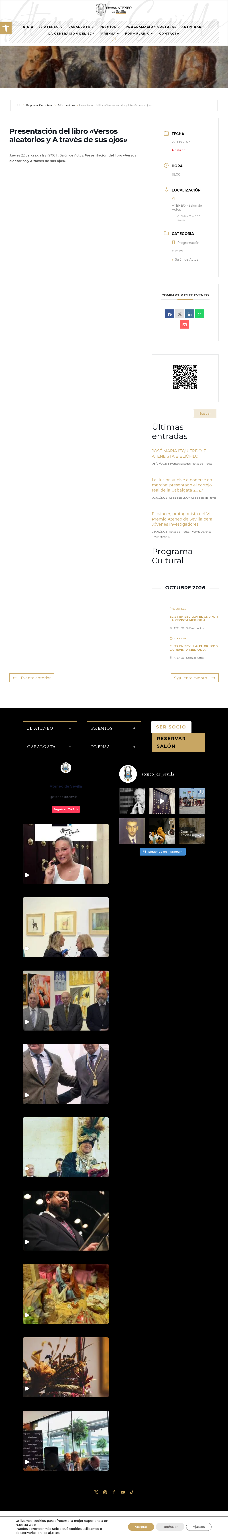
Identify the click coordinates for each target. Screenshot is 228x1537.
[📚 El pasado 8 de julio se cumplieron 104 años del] (132, 831)
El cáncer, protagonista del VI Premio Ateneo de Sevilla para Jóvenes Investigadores (182, 519)
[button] (6, 28)
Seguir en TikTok (65, 809)
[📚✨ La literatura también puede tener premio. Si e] (162, 801)
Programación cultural (39, 105)
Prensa (108, 33)
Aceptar (141, 1527)
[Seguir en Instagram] (105, 1492)
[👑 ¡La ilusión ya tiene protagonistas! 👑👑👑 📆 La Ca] (162, 831)
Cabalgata (79, 27)
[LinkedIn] (189, 313)
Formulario (137, 33)
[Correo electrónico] (184, 324)
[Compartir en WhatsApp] (199, 313)
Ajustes (199, 1527)
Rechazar (170, 1527)
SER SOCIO (171, 727)
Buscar (205, 414)
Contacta (169, 33)
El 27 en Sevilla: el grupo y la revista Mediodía (194, 618)
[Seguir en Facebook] (114, 1492)
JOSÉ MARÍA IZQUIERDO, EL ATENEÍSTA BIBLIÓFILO (180, 454)
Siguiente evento (190, 678)
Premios (108, 27)
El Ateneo (49, 27)
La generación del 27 (70, 33)
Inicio (28, 27)
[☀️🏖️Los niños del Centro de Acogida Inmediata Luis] (192, 801)
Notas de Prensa (202, 463)
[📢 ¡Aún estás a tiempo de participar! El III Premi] (192, 831)
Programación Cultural (151, 27)
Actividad (191, 27)
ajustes (54, 1533)
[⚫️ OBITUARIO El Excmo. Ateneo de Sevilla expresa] (132, 801)
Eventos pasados (180, 463)
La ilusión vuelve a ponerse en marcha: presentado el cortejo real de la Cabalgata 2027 (182, 485)
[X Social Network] (179, 313)
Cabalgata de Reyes (203, 497)
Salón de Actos (66, 105)
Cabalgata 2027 (179, 497)
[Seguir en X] (96, 1492)
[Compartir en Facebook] (169, 313)
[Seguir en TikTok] (131, 1492)
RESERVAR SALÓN (171, 742)
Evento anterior (36, 678)
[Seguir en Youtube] (122, 1492)
